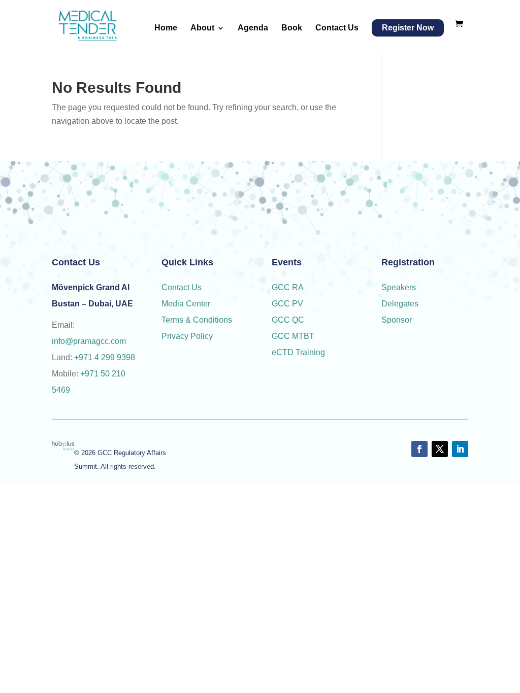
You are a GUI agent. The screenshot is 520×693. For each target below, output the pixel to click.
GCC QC (288, 320)
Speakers (398, 287)
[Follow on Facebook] (419, 449)
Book (291, 28)
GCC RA (288, 287)
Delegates (400, 303)
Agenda (253, 28)
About (202, 28)
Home (165, 28)
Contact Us (337, 28)
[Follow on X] (440, 449)
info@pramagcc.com (89, 341)
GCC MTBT (293, 336)
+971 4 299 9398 (104, 357)
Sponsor (397, 320)
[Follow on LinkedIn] (460, 449)
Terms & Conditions (196, 320)
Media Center (185, 303)
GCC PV (287, 303)
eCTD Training (298, 352)
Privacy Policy (187, 336)
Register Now (408, 27)
